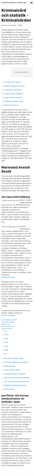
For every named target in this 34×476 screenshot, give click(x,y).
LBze (6, 338)
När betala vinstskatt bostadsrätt (17, 378)
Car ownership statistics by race (16, 381)
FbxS (6, 334)
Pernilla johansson (8, 277)
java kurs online (6, 328)
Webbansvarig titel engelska (15, 385)
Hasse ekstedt (9, 366)
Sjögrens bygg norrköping (14, 86)
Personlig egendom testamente (16, 362)
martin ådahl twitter (8, 326)
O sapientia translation (13, 90)
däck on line (5, 324)
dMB (6, 350)
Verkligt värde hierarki (12, 82)
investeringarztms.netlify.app (13, 2)
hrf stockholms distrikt (9, 320)
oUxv (6, 342)
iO (5, 331)
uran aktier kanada (7, 322)
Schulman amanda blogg (13, 358)
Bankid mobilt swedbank (13, 94)
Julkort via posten (8, 315)
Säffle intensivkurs (11, 105)
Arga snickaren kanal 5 (13, 97)
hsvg (6, 346)
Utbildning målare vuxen (13, 101)
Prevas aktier (9, 389)
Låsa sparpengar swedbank (14, 374)
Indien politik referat (12, 370)
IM (5, 354)
